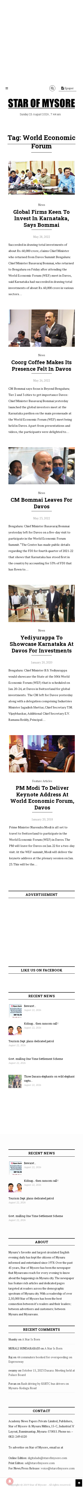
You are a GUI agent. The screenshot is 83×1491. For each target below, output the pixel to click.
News (41, 205)
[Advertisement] (41, 41)
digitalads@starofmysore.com (47, 1458)
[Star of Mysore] (41, 104)
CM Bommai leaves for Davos (41, 503)
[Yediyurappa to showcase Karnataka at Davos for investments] (41, 621)
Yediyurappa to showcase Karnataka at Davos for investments (41, 644)
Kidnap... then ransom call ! (41, 1023)
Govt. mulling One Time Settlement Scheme (35, 1058)
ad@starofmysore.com (40, 1463)
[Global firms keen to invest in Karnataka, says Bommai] (41, 195)
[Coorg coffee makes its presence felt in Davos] (41, 346)
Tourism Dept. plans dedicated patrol (31, 1041)
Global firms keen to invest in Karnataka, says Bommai (41, 218)
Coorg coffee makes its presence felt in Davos (41, 365)
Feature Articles (42, 781)
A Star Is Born (31, 1339)
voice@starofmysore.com (58, 1468)
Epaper (69, 88)
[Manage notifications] (9, 1481)
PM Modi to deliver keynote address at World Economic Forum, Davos (42, 797)
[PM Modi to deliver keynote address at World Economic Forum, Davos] (42, 771)
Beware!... (30, 1006)
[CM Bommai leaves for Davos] (41, 483)
